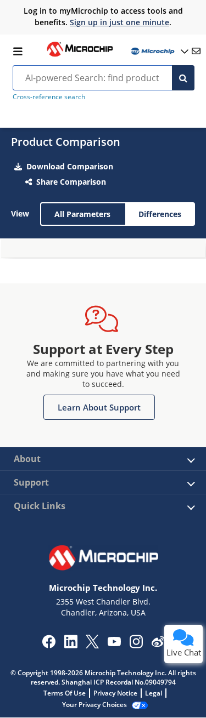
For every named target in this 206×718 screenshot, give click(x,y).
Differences (159, 214)
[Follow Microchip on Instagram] (136, 645)
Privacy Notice (115, 693)
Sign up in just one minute (119, 22)
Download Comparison (69, 166)
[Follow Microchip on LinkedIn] (70, 645)
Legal (153, 693)
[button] (99, 407)
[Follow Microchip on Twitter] (92, 645)
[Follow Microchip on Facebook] (48, 645)
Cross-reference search (49, 96)
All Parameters (82, 214)
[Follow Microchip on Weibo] (158, 644)
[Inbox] (196, 51)
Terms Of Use (64, 693)
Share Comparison (71, 181)
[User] (159, 51)
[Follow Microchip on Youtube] (114, 642)
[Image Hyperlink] (79, 55)
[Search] (183, 77)
